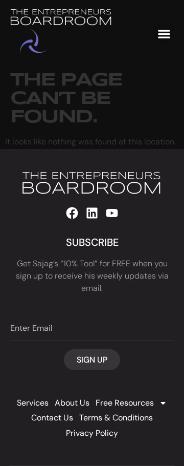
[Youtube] (112, 213)
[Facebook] (72, 213)
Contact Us (52, 417)
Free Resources (125, 402)
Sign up (92, 359)
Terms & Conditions (116, 417)
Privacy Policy (92, 433)
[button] (164, 34)
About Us (72, 402)
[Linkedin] (92, 213)
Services (33, 402)
